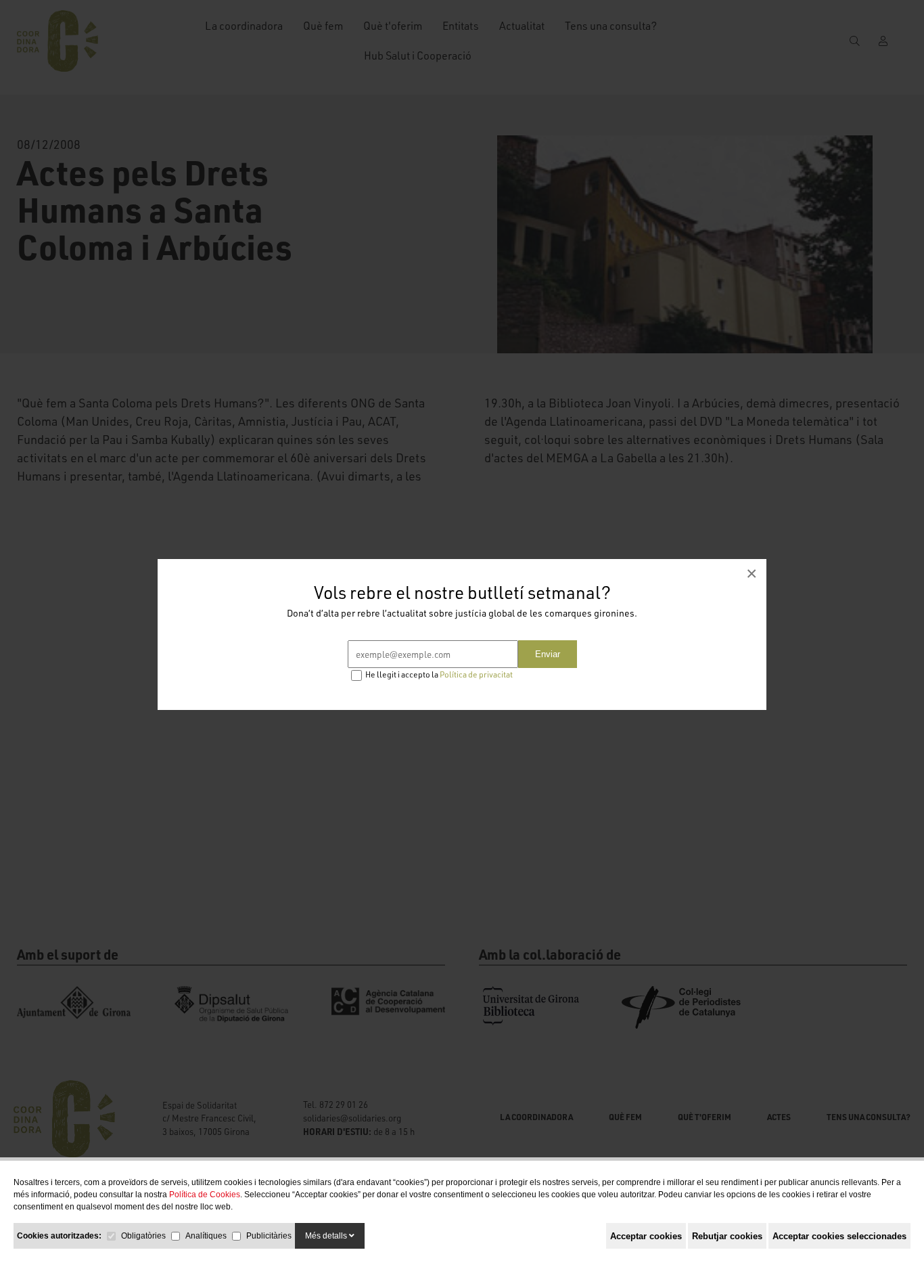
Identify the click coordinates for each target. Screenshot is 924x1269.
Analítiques (206, 1236)
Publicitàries (269, 1236)
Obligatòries (143, 1236)
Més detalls (327, 1236)
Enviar (547, 654)
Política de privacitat (476, 674)
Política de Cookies (204, 1194)
